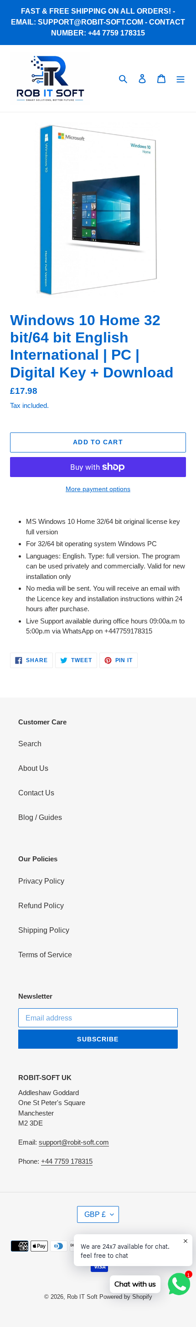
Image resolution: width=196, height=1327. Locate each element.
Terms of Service (45, 955)
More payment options (98, 489)
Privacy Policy (41, 881)
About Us (33, 768)
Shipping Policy (43, 930)
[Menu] (180, 78)
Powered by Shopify (125, 1296)
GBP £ (95, 1214)
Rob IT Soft (82, 1296)
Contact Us (36, 793)
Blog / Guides (40, 817)
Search (29, 744)
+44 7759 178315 (67, 1161)
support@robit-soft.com (74, 1142)
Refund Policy (41, 906)
